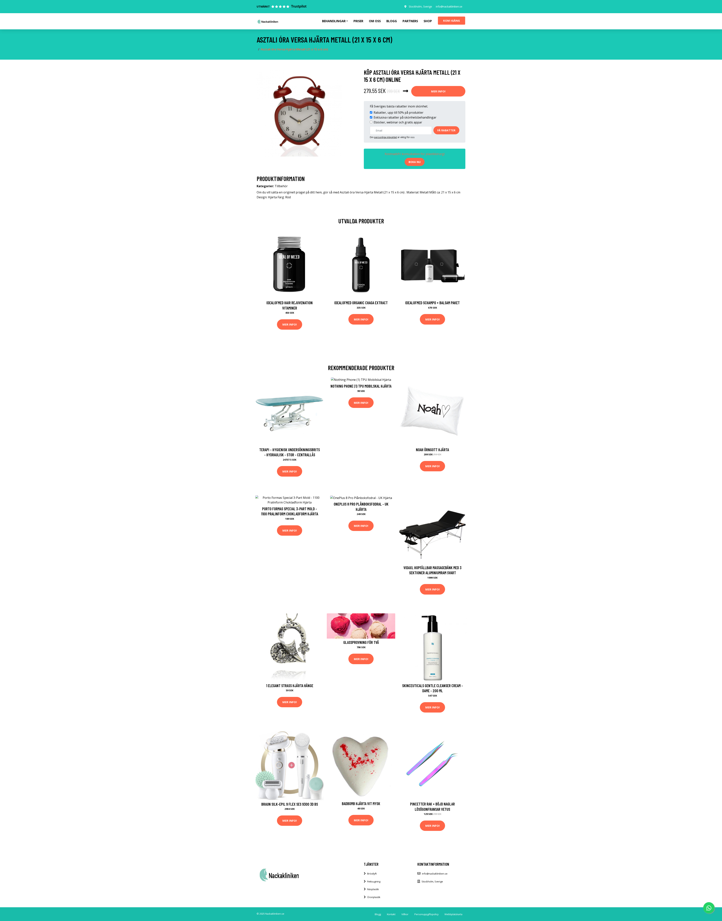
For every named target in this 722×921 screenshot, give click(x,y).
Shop (428, 21)
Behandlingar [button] (334, 21)
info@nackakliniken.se (449, 6)
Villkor (404, 914)
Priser (358, 21)
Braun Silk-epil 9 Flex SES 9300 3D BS (289, 804)
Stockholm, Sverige (420, 6)
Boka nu (415, 162)
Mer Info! (438, 91)
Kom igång (451, 20)
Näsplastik (373, 889)
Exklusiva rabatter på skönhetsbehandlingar (405, 117)
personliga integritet (385, 137)
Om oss (375, 21)
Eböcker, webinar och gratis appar (398, 122)
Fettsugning (373, 881)
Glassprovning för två (361, 642)
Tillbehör (281, 186)
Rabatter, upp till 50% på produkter (398, 112)
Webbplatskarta (453, 914)
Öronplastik (373, 897)
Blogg (391, 21)
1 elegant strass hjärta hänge (289, 685)
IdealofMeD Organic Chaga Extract (361, 302)
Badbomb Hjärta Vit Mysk (361, 803)
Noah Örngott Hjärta (432, 449)
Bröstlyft (372, 873)
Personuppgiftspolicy (426, 914)
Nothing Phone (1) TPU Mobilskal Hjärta (361, 386)
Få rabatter (446, 130)
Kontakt (391, 914)
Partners (410, 21)
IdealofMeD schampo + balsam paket (432, 302)
